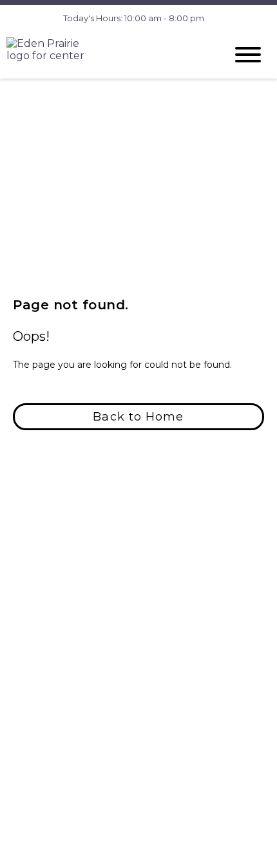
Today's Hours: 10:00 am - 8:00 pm (133, 18)
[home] (106, 54)
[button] (138, 416)
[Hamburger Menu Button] (248, 54)
